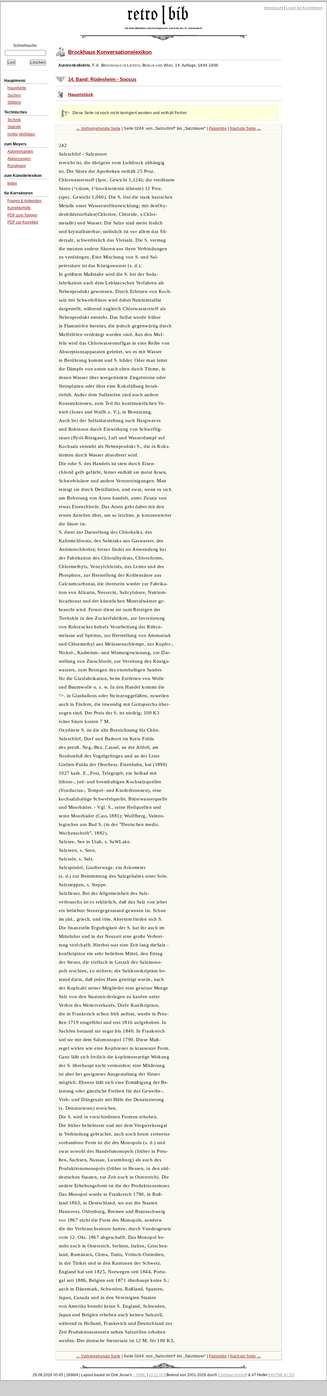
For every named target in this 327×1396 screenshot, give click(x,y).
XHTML (277, 1375)
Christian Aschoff (232, 1375)
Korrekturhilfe (19, 208)
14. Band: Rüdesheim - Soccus (102, 79)
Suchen (14, 95)
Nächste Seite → (245, 128)
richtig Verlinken (21, 134)
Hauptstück (80, 94)
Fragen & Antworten (24, 201)
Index (12, 183)
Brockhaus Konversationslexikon (110, 52)
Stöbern (14, 102)
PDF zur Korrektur (22, 222)
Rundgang (16, 166)
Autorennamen (20, 151)
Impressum (273, 8)
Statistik (14, 127)
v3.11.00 (156, 1375)
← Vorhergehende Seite (98, 128)
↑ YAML (139, 1375)
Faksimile (218, 128)
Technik (14, 120)
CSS (290, 1375)
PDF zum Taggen (22, 215)
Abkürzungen (19, 159)
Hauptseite (16, 88)
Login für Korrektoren (304, 8)
